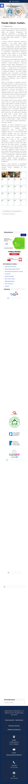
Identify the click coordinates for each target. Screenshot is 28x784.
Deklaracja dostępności (14, 729)
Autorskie (11, 720)
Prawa (7, 720)
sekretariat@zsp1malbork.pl (14, 755)
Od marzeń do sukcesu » (8, 214)
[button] (2, 6)
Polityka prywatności (14, 725)
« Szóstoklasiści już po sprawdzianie (11, 211)
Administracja (19, 720)
